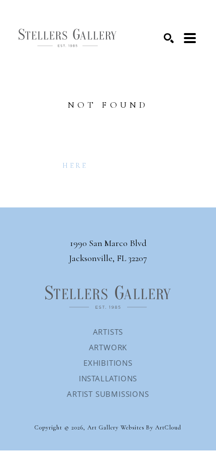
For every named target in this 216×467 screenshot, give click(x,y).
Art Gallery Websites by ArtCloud (134, 427)
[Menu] (190, 38)
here (74, 165)
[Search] (169, 38)
